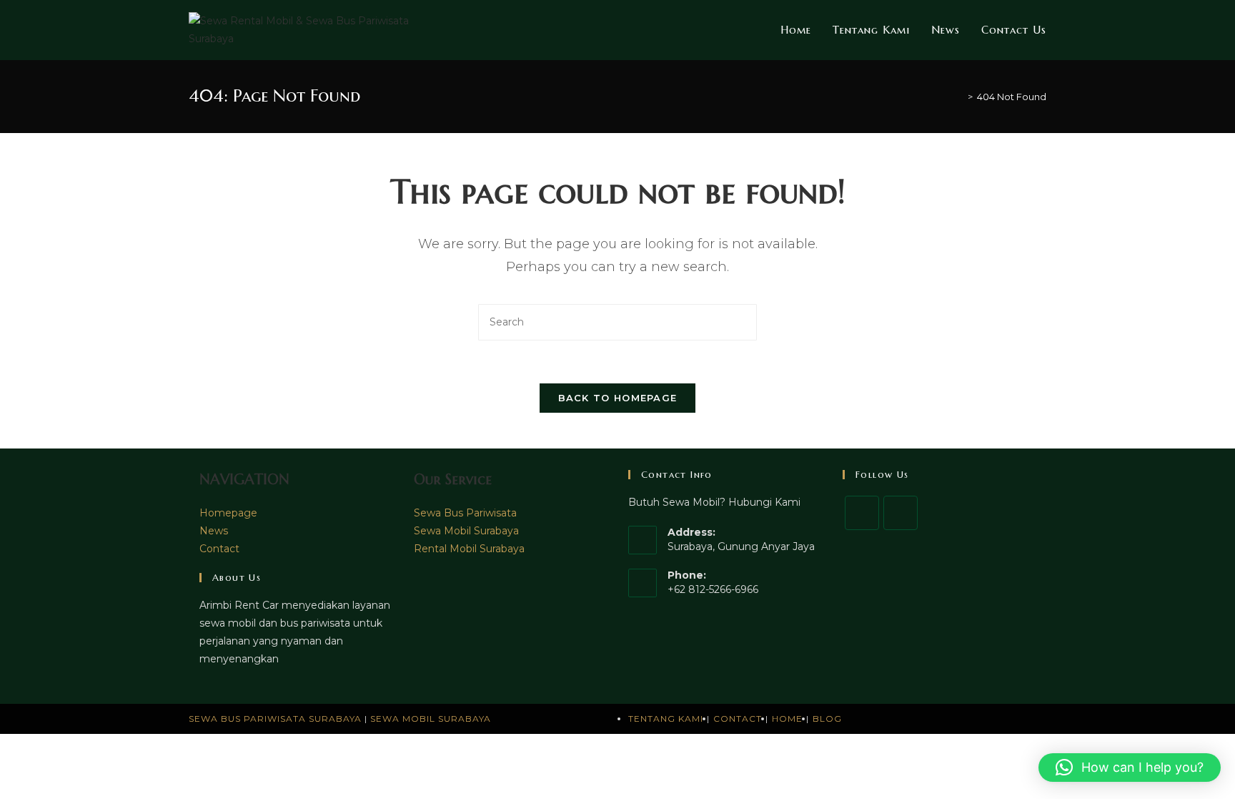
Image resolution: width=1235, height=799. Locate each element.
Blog (827, 718)
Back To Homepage (618, 397)
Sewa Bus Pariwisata (465, 512)
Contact (219, 548)
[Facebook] (862, 513)
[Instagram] (900, 513)
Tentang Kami (665, 718)
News (213, 530)
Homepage (228, 512)
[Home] (959, 96)
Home (787, 718)
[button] (1129, 767)
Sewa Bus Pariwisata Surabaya (276, 718)
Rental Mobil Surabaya (469, 548)
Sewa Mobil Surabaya (466, 530)
